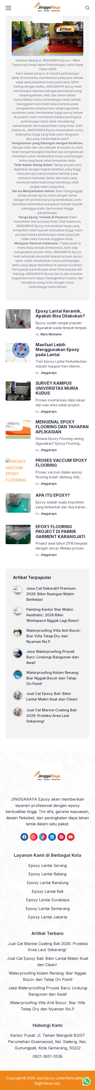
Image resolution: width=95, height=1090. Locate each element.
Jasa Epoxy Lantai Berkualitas (60, 1078)
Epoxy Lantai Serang (47, 865)
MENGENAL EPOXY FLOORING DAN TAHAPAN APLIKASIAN (62, 427)
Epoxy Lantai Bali (47, 891)
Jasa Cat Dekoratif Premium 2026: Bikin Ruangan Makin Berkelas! (51, 594)
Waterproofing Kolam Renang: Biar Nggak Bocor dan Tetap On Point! (52, 678)
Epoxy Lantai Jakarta (47, 917)
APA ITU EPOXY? (53, 495)
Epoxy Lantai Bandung (47, 882)
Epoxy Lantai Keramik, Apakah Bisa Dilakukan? (60, 313)
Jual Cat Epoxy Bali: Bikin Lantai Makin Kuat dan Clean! (52, 696)
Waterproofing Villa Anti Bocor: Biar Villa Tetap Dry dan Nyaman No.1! (53, 636)
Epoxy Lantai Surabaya (47, 899)
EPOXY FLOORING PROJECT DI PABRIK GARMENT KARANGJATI (60, 531)
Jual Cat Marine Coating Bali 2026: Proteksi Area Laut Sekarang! (51, 715)
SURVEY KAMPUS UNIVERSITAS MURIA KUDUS (57, 388)
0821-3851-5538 (47, 1056)
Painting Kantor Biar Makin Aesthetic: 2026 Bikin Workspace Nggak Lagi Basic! (52, 615)
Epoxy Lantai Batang (47, 874)
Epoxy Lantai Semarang (48, 908)
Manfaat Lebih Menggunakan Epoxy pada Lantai (57, 349)
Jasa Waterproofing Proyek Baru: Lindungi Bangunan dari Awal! (52, 657)
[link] (24, 837)
